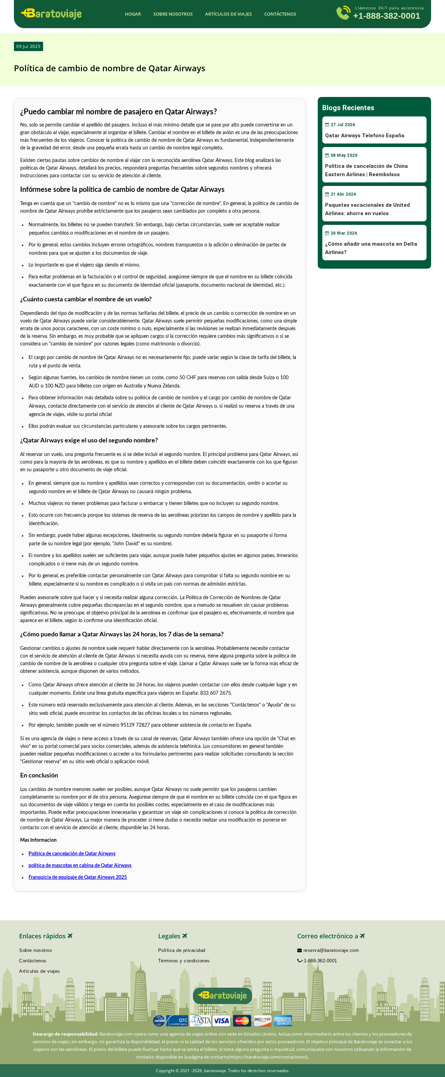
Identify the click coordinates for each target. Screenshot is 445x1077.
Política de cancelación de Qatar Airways (72, 853)
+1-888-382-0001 (386, 16)
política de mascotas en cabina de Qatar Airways (80, 865)
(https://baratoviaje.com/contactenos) (268, 1057)
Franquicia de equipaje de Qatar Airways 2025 (78, 877)
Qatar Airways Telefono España (364, 135)
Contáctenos (280, 14)
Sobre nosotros (173, 14)
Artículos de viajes (228, 14)
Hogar (133, 14)
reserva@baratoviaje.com (330, 950)
